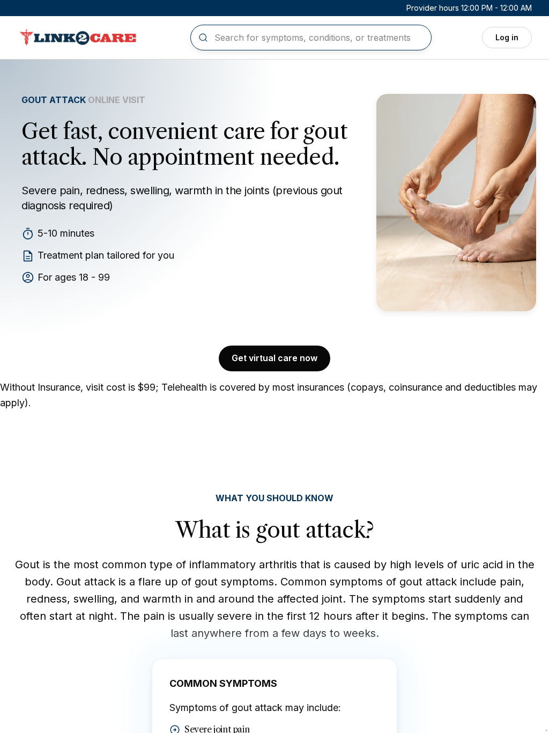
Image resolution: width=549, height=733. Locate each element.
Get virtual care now (274, 358)
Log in (506, 37)
